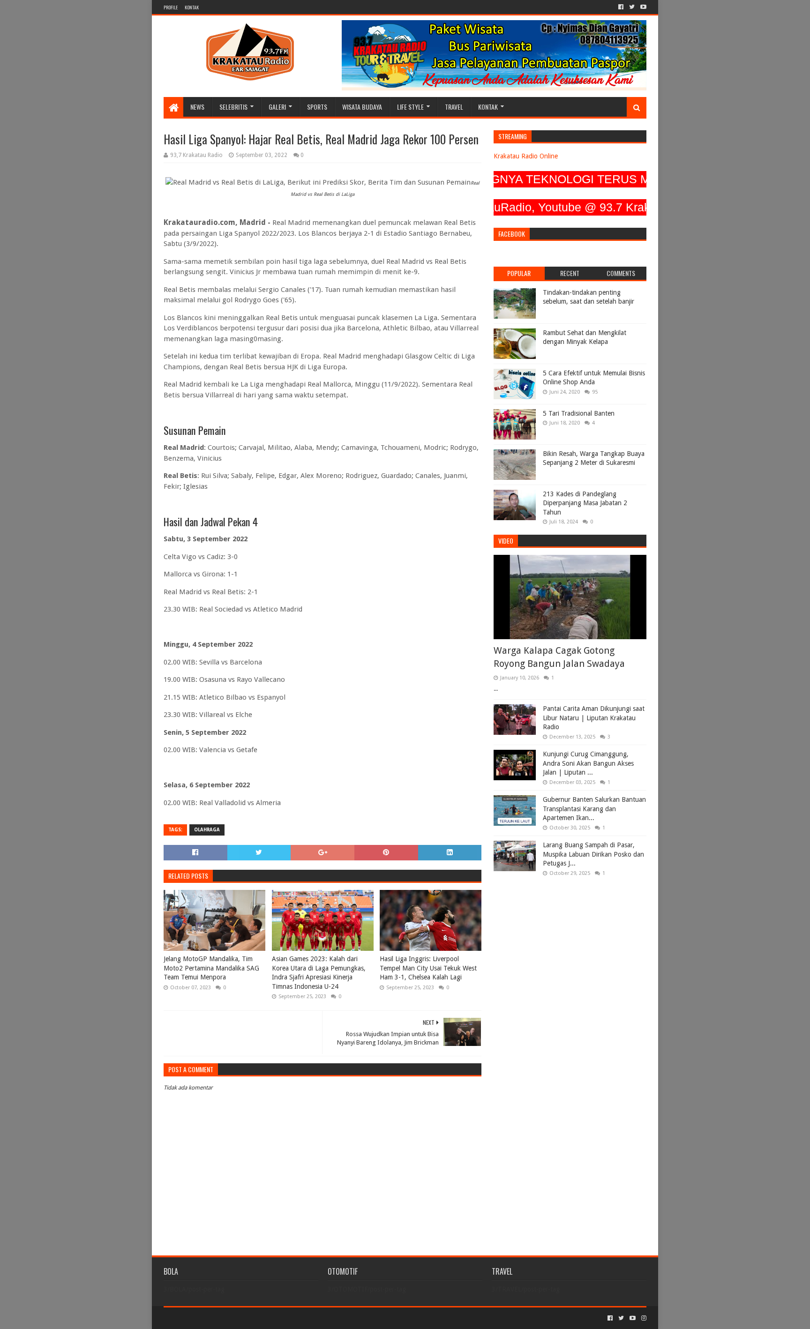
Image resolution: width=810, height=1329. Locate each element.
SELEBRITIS (233, 107)
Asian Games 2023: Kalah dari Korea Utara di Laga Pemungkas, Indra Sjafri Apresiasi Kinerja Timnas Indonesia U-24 (319, 972)
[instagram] (642, 1318)
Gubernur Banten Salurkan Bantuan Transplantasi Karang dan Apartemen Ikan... (594, 808)
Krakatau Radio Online (526, 156)
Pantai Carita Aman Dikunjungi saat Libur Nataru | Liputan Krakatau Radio (594, 718)
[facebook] (620, 7)
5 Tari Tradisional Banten (579, 413)
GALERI (277, 107)
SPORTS (317, 107)
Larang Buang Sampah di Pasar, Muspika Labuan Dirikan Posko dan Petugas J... (593, 854)
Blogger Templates (269, 1318)
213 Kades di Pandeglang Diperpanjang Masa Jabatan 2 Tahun (585, 503)
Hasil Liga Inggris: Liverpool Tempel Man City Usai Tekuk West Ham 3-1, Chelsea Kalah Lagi (428, 968)
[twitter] (632, 7)
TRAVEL (454, 107)
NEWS (197, 107)
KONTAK (192, 7)
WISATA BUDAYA (362, 107)
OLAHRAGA (207, 829)
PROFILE (171, 7)
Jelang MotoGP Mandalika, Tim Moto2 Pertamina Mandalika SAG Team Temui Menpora (211, 968)
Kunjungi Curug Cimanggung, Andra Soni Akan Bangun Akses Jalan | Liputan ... (588, 763)
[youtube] (642, 7)
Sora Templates (216, 1318)
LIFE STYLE (410, 107)
